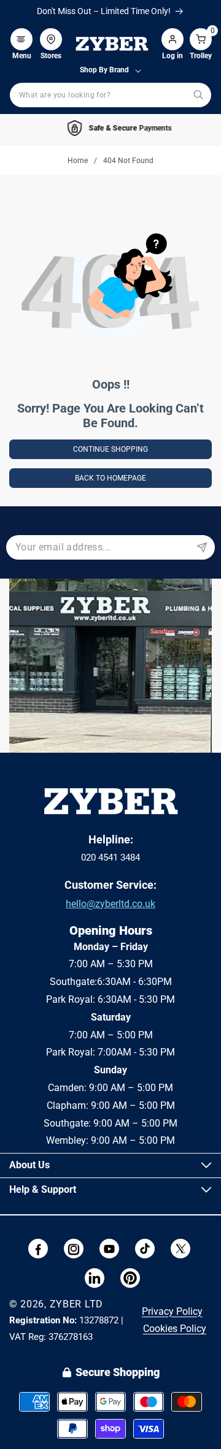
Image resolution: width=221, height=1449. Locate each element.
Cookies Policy (174, 1328)
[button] (21, 33)
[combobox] (110, 95)
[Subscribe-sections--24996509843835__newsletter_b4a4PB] (202, 547)
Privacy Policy (172, 1311)
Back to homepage (110, 478)
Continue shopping (110, 449)
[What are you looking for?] (198, 94)
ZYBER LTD (76, 1304)
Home (78, 160)
